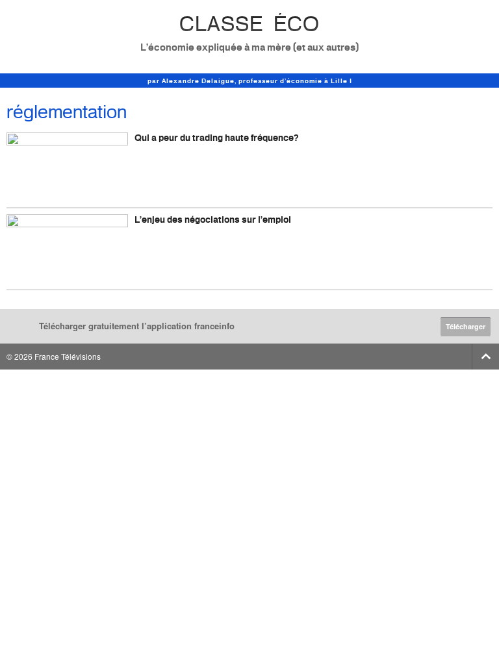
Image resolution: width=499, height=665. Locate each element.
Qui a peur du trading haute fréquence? (216, 137)
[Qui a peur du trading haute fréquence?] (67, 166)
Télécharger (465, 326)
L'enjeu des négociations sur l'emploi (212, 219)
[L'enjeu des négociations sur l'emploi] (67, 248)
